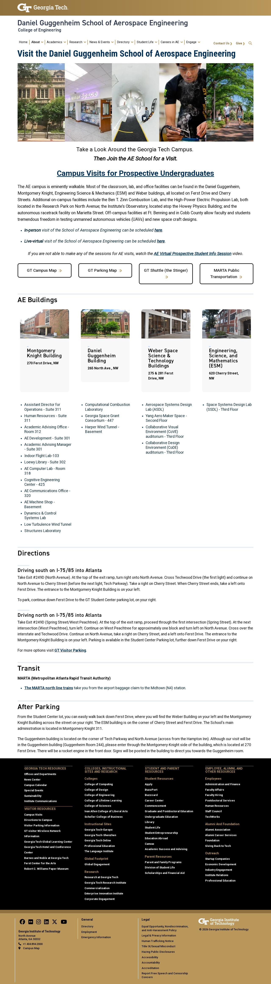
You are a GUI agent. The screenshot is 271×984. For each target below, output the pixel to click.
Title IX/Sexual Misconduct (158, 946)
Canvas (149, 843)
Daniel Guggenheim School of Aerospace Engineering (102, 23)
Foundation (212, 840)
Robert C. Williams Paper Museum (46, 868)
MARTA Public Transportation (224, 273)
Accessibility (150, 957)
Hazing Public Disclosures (158, 951)
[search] (250, 42)
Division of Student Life (160, 867)
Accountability (151, 962)
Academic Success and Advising (166, 849)
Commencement (155, 805)
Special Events (33, 790)
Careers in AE (170, 42)
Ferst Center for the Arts (40, 863)
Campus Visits (33, 814)
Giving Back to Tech (218, 846)
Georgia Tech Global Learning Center (48, 841)
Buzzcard (151, 795)
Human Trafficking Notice (158, 941)
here (158, 230)
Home (23, 42)
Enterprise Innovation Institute (103, 893)
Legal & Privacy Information (159, 935)
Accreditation (150, 968)
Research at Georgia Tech (101, 877)
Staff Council (213, 811)
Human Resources (217, 805)
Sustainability (32, 795)
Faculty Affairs (214, 789)
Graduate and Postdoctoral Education (169, 811)
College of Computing (98, 784)
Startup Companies (217, 858)
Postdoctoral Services (220, 800)
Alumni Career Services (220, 835)
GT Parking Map (102, 270)
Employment (89, 932)
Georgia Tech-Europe (98, 829)
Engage (191, 42)
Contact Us (221, 43)
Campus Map (31, 948)
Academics (54, 42)
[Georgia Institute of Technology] (42, 6)
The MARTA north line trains (48, 688)
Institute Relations (216, 875)
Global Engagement (96, 864)
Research (75, 42)
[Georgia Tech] (218, 921)
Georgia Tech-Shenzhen (100, 835)
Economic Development (220, 864)
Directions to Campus (38, 820)
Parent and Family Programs (163, 862)
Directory (123, 42)
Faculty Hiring (214, 795)
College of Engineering (39, 30)
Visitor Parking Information (41, 825)
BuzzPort (151, 789)
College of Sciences (97, 805)
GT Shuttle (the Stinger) (166, 270)
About (35, 42)
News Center (32, 779)
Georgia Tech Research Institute (105, 882)
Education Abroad (156, 838)
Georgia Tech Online (97, 840)
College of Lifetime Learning (103, 800)
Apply (148, 784)
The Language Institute (98, 851)
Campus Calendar (35, 785)
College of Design (96, 789)
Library (149, 822)
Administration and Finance (222, 784)
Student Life (145, 42)
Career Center (154, 800)
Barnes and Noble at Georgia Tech (46, 858)
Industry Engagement (218, 869)
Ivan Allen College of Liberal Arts (106, 811)
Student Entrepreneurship (161, 832)
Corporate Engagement (99, 899)
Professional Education (99, 846)
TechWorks (212, 816)
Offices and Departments (40, 774)
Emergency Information (96, 937)
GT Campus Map (42, 270)
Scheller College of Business (103, 816)
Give (239, 43)
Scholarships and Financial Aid (165, 873)
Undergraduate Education (161, 816)
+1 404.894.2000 (33, 944)
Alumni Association (217, 829)
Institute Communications (40, 801)
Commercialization (96, 888)
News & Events (100, 42)
